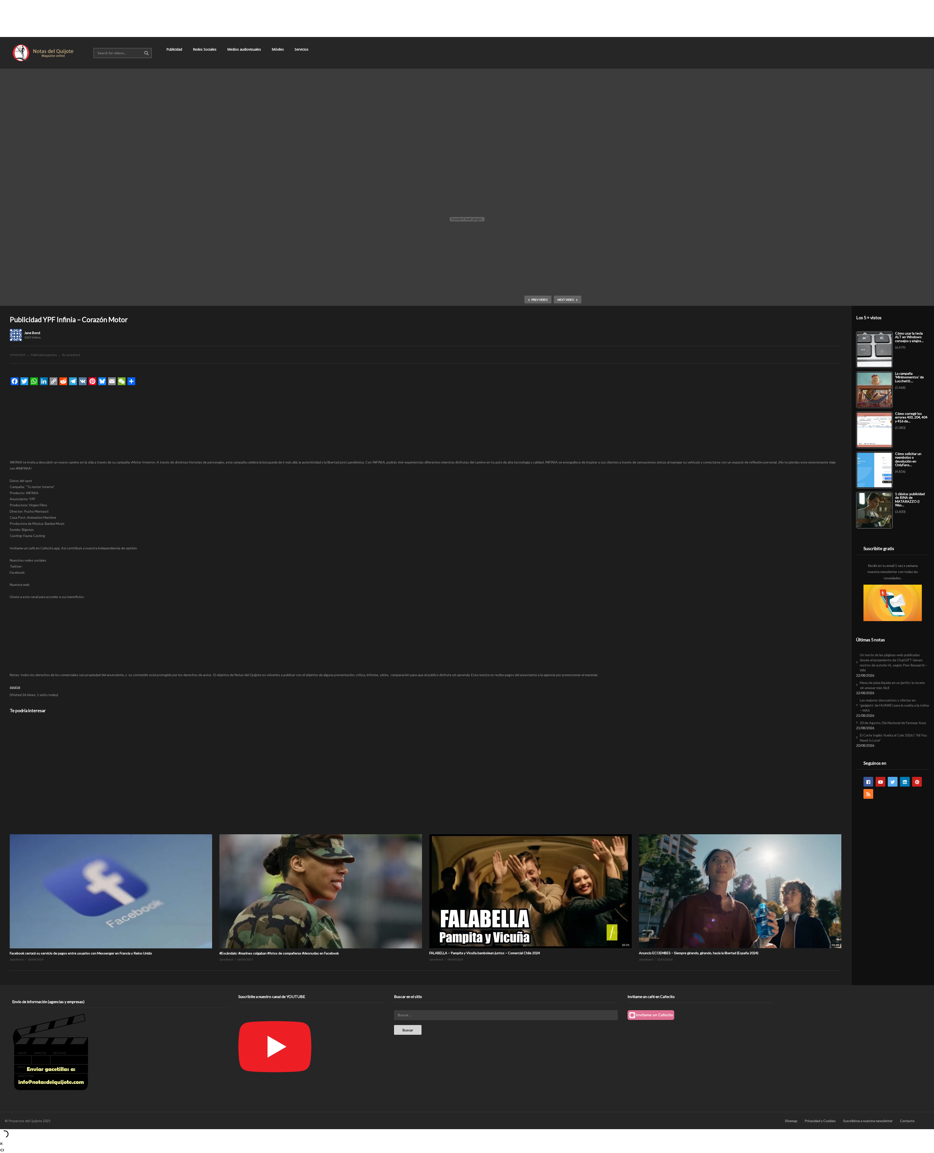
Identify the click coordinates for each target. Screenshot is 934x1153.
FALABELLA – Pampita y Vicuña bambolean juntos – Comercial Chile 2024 (484, 953)
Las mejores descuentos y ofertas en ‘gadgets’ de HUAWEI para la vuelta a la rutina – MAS (894, 705)
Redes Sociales (205, 49)
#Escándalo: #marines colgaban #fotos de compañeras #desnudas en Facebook (279, 953)
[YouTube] (880, 782)
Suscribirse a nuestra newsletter (868, 1121)
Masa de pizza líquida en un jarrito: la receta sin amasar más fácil (892, 685)
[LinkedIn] (905, 782)
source (15, 687)
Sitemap (791, 1121)
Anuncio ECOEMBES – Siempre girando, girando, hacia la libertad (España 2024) (698, 953)
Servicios (302, 49)
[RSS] (868, 794)
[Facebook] (868, 782)
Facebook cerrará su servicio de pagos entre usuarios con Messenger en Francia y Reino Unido (81, 953)
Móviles (278, 49)
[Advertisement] (467, 18)
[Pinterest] (917, 782)
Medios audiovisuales (244, 49)
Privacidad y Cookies (820, 1121)
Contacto (907, 1121)
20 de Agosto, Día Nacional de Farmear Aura (893, 723)
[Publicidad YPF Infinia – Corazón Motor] (111, 834)
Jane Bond (32, 333)
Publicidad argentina (44, 355)
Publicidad (174, 49)
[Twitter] (893, 782)
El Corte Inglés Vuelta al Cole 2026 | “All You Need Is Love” (893, 737)
